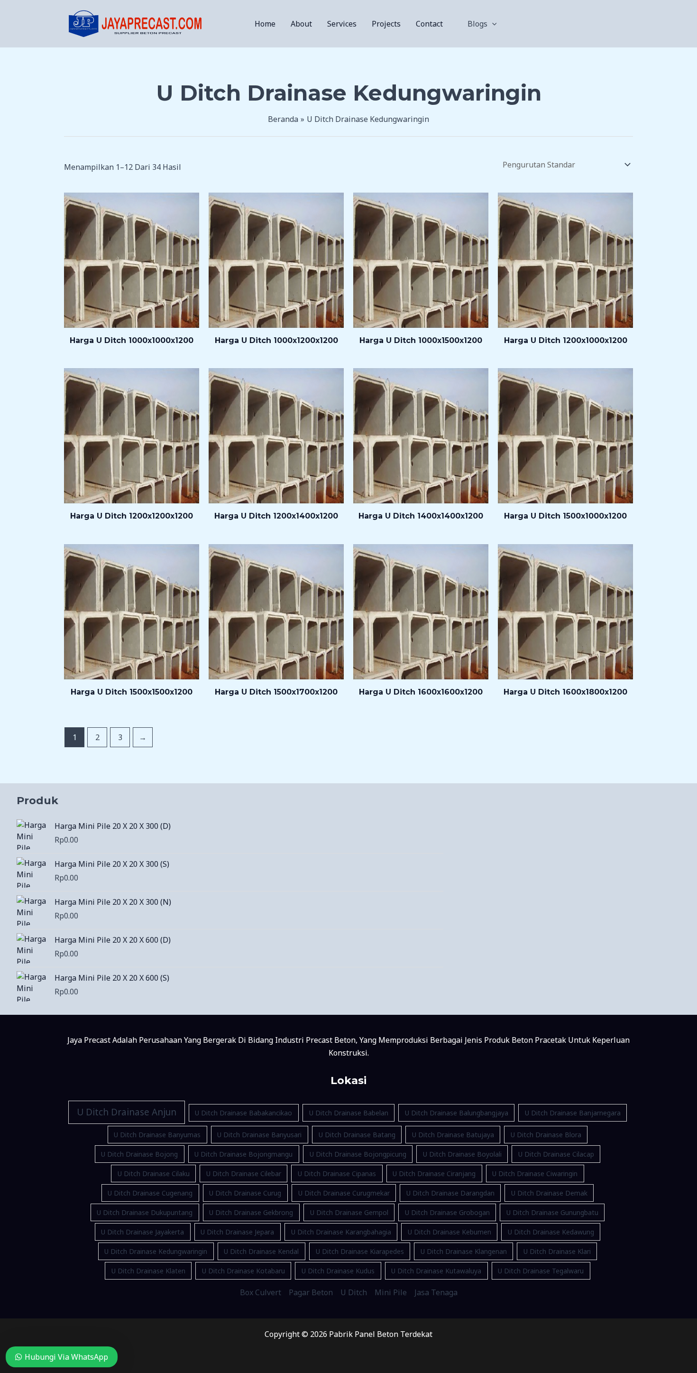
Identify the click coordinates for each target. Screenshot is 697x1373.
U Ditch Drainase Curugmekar (344, 1192)
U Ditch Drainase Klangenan (464, 1251)
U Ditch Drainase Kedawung (551, 1231)
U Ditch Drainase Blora (546, 1134)
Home (265, 24)
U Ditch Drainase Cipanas (337, 1173)
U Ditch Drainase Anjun (126, 1112)
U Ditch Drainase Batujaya (453, 1134)
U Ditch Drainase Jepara (237, 1231)
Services (342, 24)
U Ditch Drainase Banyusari (259, 1134)
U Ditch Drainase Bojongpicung (358, 1154)
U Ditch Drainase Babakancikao (243, 1112)
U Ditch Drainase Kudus (338, 1270)
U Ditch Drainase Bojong (139, 1154)
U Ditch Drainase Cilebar (243, 1173)
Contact (429, 24)
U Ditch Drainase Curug (245, 1192)
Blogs (477, 24)
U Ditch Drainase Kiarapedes (360, 1251)
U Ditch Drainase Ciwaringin (535, 1173)
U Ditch (353, 1292)
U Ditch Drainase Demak (549, 1192)
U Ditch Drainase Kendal (261, 1251)
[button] (492, 23)
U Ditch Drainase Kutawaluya (436, 1270)
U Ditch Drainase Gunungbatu (552, 1212)
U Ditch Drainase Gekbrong (251, 1212)
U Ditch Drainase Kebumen (449, 1231)
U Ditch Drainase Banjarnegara (573, 1112)
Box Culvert (260, 1292)
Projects (386, 24)
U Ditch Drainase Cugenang (150, 1192)
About (301, 24)
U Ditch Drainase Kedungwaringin (155, 1251)
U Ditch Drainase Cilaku (154, 1173)
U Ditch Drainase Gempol (349, 1212)
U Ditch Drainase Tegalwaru (541, 1270)
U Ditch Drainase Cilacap (556, 1154)
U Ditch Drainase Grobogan (447, 1212)
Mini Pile (391, 1292)
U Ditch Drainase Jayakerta (142, 1231)
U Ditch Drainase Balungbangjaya (456, 1112)
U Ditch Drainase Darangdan (450, 1192)
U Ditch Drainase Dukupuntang (145, 1212)
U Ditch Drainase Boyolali (462, 1154)
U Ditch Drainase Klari (557, 1251)
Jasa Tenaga (436, 1292)
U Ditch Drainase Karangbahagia (341, 1231)
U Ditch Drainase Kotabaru (243, 1270)
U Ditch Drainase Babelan (348, 1112)
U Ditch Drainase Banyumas (157, 1134)
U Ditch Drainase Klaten (148, 1270)
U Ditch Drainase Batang (357, 1134)
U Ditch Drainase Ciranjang (434, 1173)
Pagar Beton (311, 1292)
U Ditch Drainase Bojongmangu (243, 1154)
